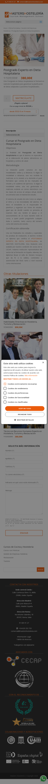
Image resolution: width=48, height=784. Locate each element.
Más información (31, 375)
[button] (23, 379)
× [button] (43, 362)
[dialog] (24, 392)
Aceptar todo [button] (25, 408)
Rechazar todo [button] (25, 414)
